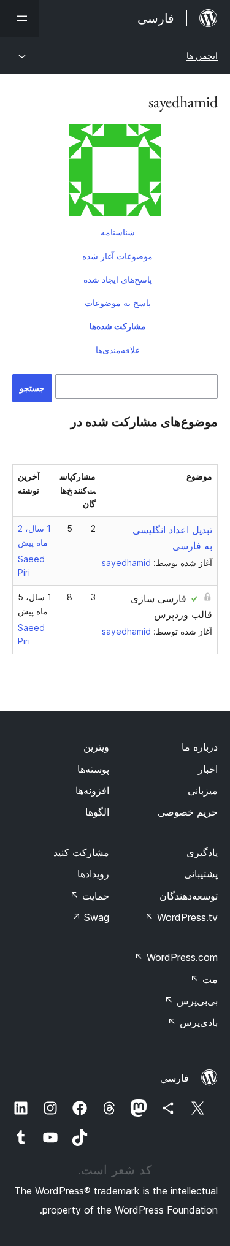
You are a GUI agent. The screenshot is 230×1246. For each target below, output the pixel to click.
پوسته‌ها (93, 769)
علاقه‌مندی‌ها (118, 350)
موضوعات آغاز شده (117, 256)
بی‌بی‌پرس (191, 1001)
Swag (90, 917)
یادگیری (202, 852)
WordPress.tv (181, 917)
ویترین (96, 747)
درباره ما (200, 747)
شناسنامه (118, 232)
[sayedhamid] (115, 172)
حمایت (89, 896)
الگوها (97, 812)
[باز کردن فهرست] (19, 18)
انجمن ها (202, 55)
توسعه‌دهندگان (188, 896)
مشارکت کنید (81, 852)
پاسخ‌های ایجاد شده (117, 279)
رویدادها (93, 874)
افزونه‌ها (92, 790)
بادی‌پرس (192, 1022)
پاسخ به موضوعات (118, 302)
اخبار (208, 769)
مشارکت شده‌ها (118, 326)
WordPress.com (176, 957)
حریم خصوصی (188, 812)
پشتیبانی (201, 874)
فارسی (174, 1078)
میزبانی (203, 790)
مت (204, 979)
